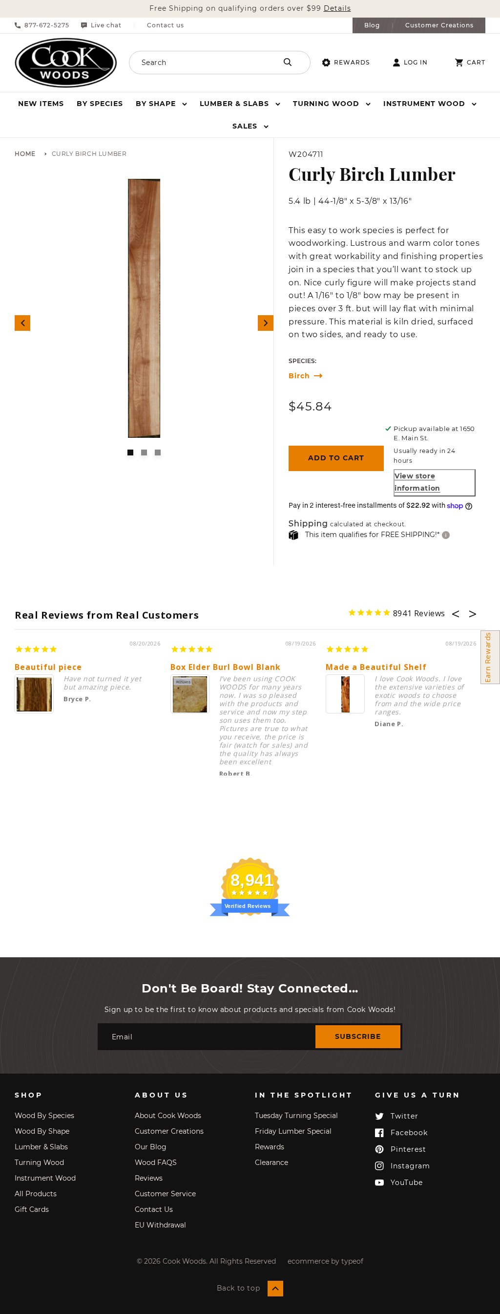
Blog (372, 25)
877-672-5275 (46, 25)
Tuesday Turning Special (296, 1115)
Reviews (149, 1178)
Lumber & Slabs (41, 1146)
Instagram (410, 1166)
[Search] (287, 62)
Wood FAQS (156, 1162)
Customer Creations (439, 25)
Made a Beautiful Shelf (376, 667)
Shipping (308, 524)
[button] (161, 103)
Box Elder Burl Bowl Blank (225, 667)
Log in (416, 62)
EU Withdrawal (160, 1225)
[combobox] (202, 62)
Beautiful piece (48, 667)
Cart (476, 62)
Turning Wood (39, 1162)
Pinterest (408, 1149)
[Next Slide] (265, 323)
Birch (299, 376)
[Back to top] (275, 1288)
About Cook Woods (168, 1115)
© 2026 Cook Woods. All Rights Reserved (206, 1261)
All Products (36, 1193)
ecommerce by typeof (325, 1261)
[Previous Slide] (22, 323)
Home (25, 154)
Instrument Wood (45, 1178)
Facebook (409, 1132)
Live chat (106, 25)
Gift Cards (32, 1209)
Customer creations (169, 1131)
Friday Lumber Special (293, 1131)
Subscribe (358, 1036)
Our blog (151, 1146)
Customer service (165, 1193)
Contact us (165, 25)
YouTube (407, 1182)
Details (337, 8)
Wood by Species (44, 1115)
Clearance (271, 1162)
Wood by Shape (42, 1131)
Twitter (404, 1116)
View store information (417, 482)
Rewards (352, 62)
